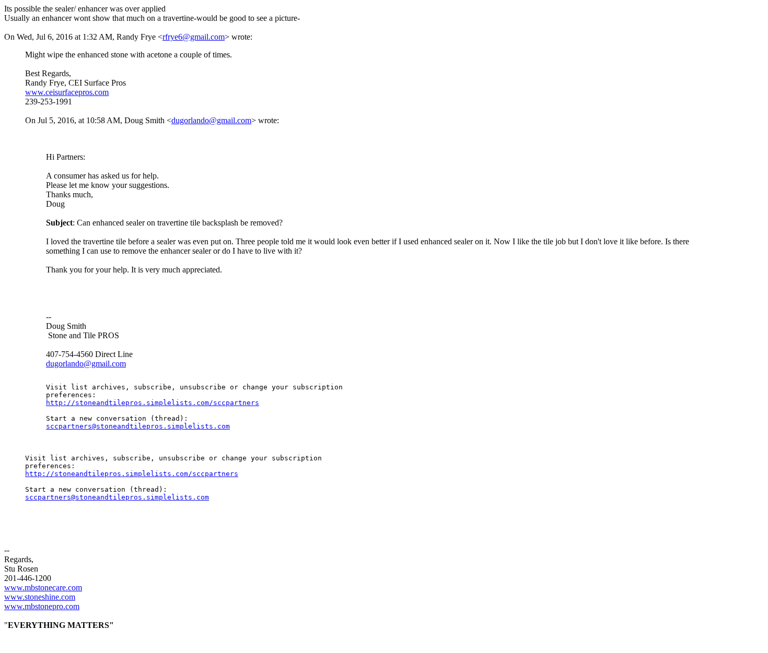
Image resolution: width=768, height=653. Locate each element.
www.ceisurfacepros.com (67, 92)
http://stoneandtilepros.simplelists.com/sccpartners (152, 403)
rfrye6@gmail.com (193, 36)
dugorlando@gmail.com (211, 120)
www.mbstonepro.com (41, 606)
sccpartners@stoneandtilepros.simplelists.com (138, 426)
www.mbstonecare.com (43, 587)
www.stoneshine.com (39, 596)
